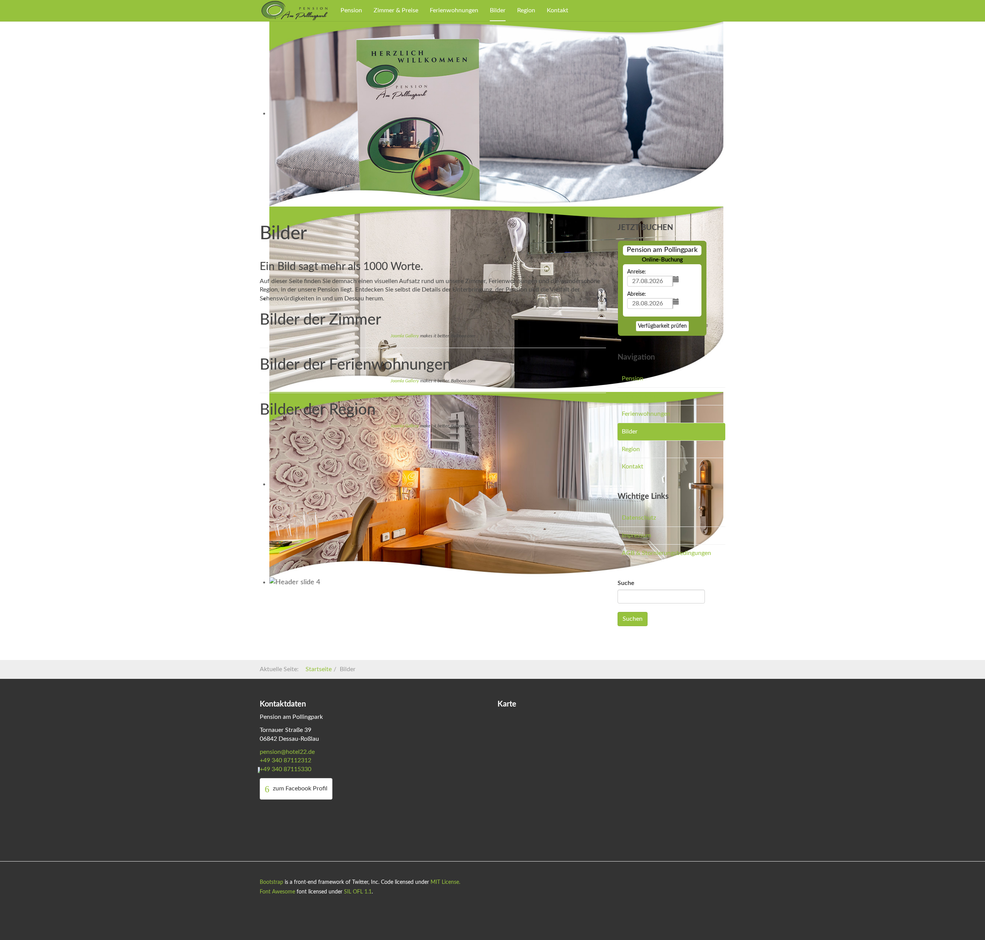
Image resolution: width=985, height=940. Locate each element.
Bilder (498, 10)
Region (526, 10)
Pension (351, 10)
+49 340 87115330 (285, 769)
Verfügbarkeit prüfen (662, 326)
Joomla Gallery (405, 335)
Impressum (636, 535)
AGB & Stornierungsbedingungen (666, 553)
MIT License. (445, 882)
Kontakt (557, 10)
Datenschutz (639, 518)
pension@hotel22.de (287, 752)
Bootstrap (271, 882)
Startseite (319, 669)
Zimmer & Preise (396, 10)
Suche (626, 583)
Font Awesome (277, 892)
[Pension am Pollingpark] (294, 10)
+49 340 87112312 (285, 760)
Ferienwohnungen (454, 10)
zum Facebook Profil (299, 788)
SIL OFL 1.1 (358, 892)
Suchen (633, 619)
